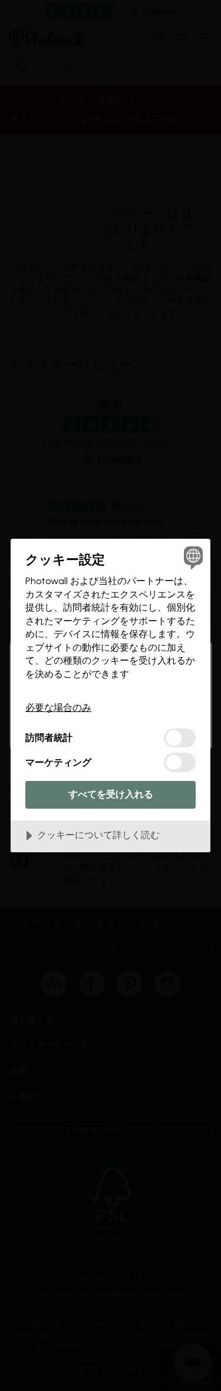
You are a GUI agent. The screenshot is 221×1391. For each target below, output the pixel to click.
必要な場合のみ (58, 707)
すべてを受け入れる (110, 794)
